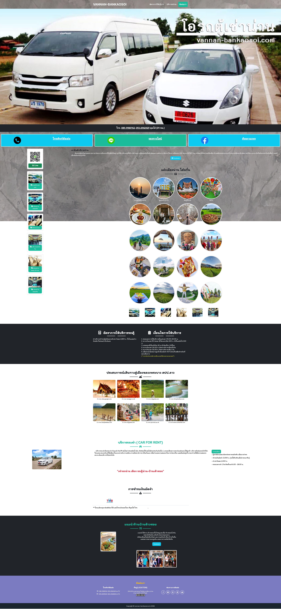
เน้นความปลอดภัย (35, 207)
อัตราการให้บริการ (157, 4)
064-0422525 (112, 594)
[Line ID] (173, 592)
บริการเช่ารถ (172, 4)
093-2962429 (143, 127)
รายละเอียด (216, 451)
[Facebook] (163, 592)
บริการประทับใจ (36, 248)
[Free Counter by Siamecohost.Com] (140, 595)
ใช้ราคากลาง (36, 227)
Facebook (176, 158)
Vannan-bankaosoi (110, 4)
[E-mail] (168, 592)
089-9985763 (128, 127)
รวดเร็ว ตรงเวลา (36, 186)
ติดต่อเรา (182, 4)
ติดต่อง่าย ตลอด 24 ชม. (35, 269)
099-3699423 (103, 594)
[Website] (177, 592)
